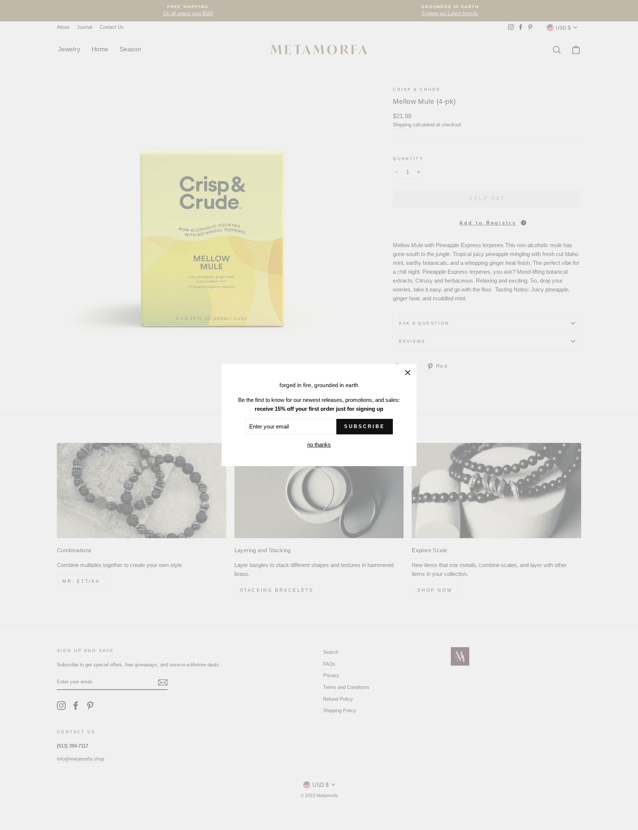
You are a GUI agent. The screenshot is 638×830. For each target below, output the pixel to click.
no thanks (319, 444)
